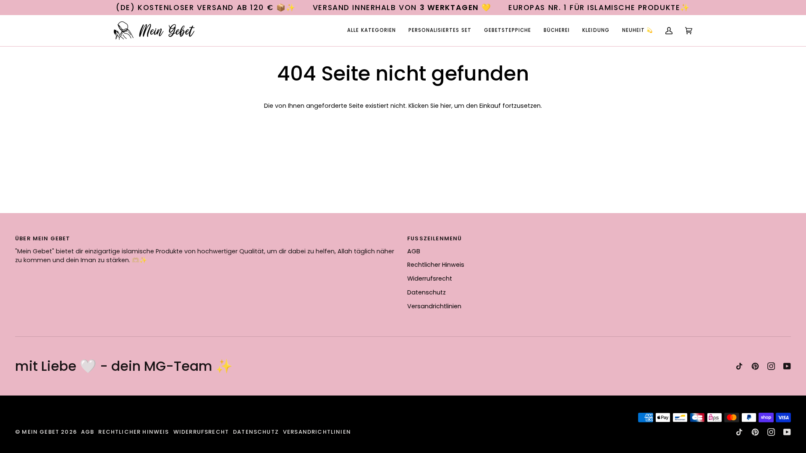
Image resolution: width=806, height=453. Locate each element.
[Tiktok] (739, 366)
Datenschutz (426, 292)
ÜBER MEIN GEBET (43, 238)
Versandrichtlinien (434, 306)
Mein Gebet (40, 432)
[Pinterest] (755, 366)
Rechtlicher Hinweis (435, 264)
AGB (413, 251)
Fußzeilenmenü (434, 238)
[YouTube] (787, 366)
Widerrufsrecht (429, 278)
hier (445, 106)
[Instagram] (771, 366)
